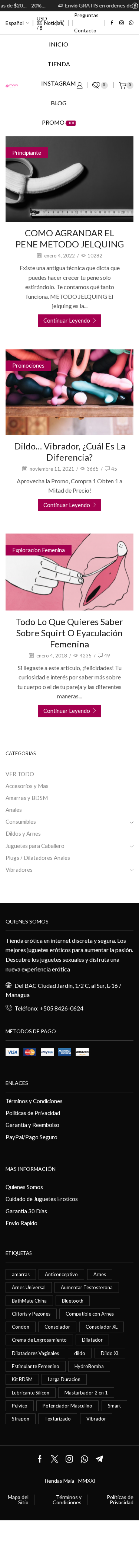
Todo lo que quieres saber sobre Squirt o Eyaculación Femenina (69, 632)
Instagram (58, 83)
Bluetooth (72, 1301)
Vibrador (96, 1419)
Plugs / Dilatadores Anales (38, 857)
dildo (79, 1353)
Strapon (20, 1419)
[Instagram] (121, 23)
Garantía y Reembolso (32, 1124)
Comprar (121, 5)
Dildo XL (110, 1353)
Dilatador (92, 1340)
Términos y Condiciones (34, 1101)
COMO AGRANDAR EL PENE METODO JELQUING (70, 238)
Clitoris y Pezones (31, 1314)
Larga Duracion (64, 1379)
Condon (20, 1327)
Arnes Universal (29, 1287)
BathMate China (29, 1301)
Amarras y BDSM (27, 797)
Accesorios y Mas (27, 785)
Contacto (85, 30)
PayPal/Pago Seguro (31, 1137)
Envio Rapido (21, 1223)
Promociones (28, 365)
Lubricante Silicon (30, 1393)
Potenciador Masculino (67, 1406)
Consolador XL (102, 1327)
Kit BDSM (22, 1379)
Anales (14, 809)
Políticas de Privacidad (33, 1112)
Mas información (31, 1169)
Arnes (99, 1274)
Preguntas (86, 15)
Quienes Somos (24, 1187)
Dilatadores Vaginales (35, 1353)
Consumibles (21, 821)
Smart (114, 1406)
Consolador (57, 1327)
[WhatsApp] (131, 23)
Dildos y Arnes (23, 833)
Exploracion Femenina (38, 550)
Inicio (58, 44)
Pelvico (19, 1406)
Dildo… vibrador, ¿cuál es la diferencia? (69, 451)
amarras (21, 1274)
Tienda (58, 63)
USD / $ (42, 23)
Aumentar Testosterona (87, 1287)
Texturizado (57, 1419)
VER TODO (20, 774)
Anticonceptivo (61, 1274)
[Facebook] (112, 23)
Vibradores (19, 869)
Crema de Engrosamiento (39, 1340)
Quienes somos (27, 921)
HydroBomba (89, 1366)
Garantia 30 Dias (26, 1211)
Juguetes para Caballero (35, 845)
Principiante (26, 152)
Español (15, 23)
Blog (58, 102)
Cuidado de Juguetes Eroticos (42, 1198)
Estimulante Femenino (35, 1366)
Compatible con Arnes (90, 1314)
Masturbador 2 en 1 (86, 1393)
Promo (58, 122)
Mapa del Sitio (18, 1500)
